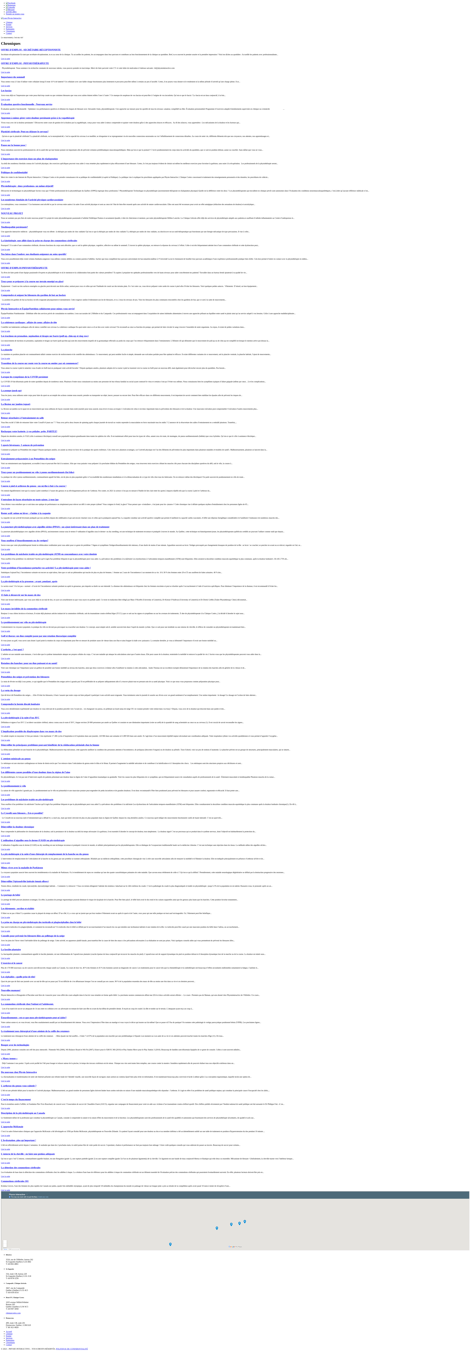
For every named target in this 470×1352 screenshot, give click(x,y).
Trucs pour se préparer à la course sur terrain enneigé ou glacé (32, 281)
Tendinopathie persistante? (14, 227)
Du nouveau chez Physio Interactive (19, 1072)
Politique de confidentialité (14, 172)
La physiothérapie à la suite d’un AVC (20, 717)
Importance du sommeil (13, 77)
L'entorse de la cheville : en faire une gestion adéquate (28, 1154)
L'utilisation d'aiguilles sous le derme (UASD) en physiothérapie (33, 840)
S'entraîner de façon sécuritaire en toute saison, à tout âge (30, 499)
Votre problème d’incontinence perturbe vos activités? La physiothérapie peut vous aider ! (46, 568)
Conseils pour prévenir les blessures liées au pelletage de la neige (33, 935)
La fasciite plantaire (11, 949)
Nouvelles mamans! (10, 990)
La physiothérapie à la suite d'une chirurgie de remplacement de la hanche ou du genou (45, 854)
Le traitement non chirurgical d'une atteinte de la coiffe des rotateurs (35, 1031)
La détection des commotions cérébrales (20, 1167)
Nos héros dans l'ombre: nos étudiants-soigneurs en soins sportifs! (33, 254)
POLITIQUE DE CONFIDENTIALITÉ (72, 1349)
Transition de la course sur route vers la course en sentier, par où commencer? (39, 363)
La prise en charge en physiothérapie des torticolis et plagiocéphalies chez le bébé (41, 922)
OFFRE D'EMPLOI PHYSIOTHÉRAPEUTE (24, 268)
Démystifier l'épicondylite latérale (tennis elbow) (25, 881)
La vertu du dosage (10, 690)
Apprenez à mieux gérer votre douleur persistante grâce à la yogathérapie (37, 118)
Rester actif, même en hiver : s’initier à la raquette (26, 513)
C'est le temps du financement (16, 1099)
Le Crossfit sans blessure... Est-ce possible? (22, 813)
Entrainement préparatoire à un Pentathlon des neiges (28, 458)
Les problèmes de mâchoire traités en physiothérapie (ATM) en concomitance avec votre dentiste (49, 554)
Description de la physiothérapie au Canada (23, 1113)
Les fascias (6, 90)
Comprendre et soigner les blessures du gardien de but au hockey (33, 295)
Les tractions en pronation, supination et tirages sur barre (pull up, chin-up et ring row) (44, 336)
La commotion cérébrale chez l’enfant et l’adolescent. (27, 1004)
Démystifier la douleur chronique (17, 826)
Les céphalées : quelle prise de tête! (18, 976)
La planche (6, 349)
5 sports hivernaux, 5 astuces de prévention (22, 445)
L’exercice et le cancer (11, 963)
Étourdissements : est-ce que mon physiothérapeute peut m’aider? (34, 1017)
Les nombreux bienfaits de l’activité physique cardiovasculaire (32, 199)
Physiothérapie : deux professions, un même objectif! (27, 186)
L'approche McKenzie (12, 1126)
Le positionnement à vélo (13, 786)
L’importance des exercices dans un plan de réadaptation (29, 158)
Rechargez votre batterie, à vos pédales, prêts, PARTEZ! (29, 431)
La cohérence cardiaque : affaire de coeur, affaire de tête (29, 322)
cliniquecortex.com (13, 1313)
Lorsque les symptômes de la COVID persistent (24, 377)
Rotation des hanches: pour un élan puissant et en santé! (29, 663)
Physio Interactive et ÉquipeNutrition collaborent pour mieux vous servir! (38, 308)
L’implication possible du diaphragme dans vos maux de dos (31, 731)
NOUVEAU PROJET (12, 213)
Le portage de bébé (10, 895)
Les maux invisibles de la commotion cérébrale (24, 608)
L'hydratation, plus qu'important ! (18, 1140)
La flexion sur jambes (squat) (15, 404)
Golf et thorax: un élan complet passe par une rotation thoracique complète (38, 636)
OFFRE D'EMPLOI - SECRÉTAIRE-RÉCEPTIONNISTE (31, 49)
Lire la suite (5, 59)
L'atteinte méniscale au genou (16, 758)
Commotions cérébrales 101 (15, 1181)
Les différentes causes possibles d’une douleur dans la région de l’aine (35, 772)
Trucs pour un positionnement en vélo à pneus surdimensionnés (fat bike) (37, 472)
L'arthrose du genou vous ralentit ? (18, 1085)
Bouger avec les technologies (15, 1045)
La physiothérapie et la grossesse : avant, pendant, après (29, 581)
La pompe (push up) (11, 390)
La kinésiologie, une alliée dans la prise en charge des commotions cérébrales (39, 240)
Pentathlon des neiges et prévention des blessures (25, 677)
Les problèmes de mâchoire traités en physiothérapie (27, 799)
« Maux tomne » (9, 1058)
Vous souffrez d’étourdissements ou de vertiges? (24, 540)
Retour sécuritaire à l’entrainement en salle (22, 418)
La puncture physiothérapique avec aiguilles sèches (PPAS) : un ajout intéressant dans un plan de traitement (55, 527)
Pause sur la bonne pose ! (13, 145)
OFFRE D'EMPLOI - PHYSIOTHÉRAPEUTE (25, 63)
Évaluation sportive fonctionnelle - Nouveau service (26, 104)
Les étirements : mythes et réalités (17, 908)
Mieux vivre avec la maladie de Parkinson (22, 867)
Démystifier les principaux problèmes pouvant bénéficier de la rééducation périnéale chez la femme (50, 745)
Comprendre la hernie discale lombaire (20, 704)
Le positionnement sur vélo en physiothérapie (23, 622)
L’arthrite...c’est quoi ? (12, 649)
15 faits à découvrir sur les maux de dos (21, 595)
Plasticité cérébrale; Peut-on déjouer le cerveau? (25, 131)
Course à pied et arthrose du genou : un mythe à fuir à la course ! (33, 486)
